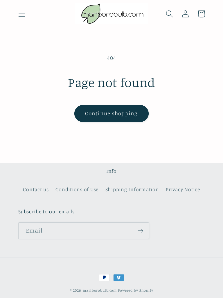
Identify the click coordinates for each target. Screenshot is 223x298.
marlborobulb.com (100, 290)
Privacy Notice (183, 189)
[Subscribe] (141, 230)
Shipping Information (132, 189)
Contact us (36, 189)
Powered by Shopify (135, 290)
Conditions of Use (76, 189)
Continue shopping (111, 113)
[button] (22, 14)
